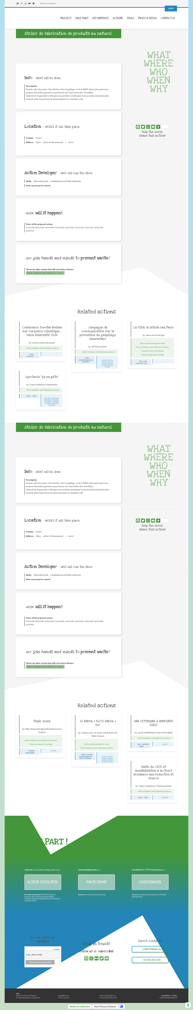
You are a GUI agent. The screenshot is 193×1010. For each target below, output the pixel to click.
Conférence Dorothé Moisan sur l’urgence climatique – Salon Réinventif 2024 (42, 331)
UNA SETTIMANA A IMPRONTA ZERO (153, 723)
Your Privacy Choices (105, 1006)
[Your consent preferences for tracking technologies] (188, 1005)
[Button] (23, 348)
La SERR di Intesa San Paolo (154, 327)
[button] (177, 18)
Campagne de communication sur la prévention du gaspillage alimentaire (98, 333)
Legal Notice (165, 995)
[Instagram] (25, 3)
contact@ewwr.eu (63, 995)
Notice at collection (80, 1006)
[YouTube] (29, 3)
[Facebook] (17, 3)
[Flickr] (33, 3)
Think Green (41, 721)
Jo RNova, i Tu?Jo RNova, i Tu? (98, 723)
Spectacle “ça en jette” (41, 377)
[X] (21, 3)
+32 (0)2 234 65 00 (63, 998)
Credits (174, 995)
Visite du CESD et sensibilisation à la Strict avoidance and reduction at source (153, 772)
